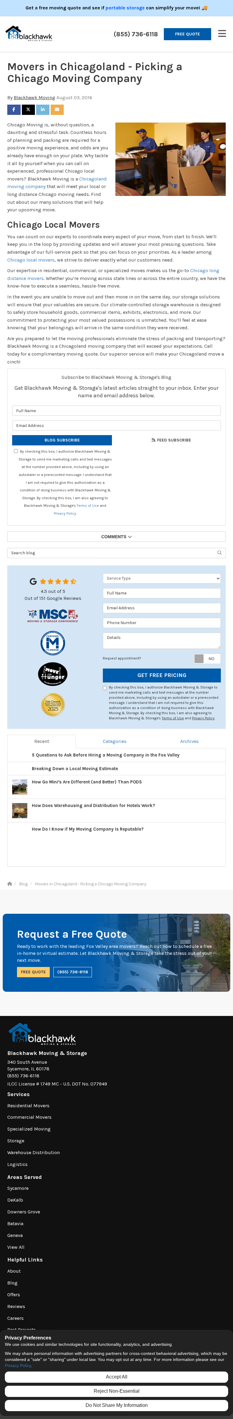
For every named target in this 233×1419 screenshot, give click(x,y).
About (14, 1271)
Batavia (15, 1223)
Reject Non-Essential (117, 1391)
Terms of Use (88, 505)
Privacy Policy (65, 513)
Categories (115, 741)
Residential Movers (28, 1105)
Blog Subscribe (62, 440)
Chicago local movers (31, 260)
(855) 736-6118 (72, 972)
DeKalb (15, 1200)
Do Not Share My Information (117, 1405)
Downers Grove (23, 1212)
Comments (113, 536)
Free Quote (187, 34)
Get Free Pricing (161, 675)
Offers (13, 1294)
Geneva (15, 1235)
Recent (41, 741)
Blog (12, 1283)
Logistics (17, 1164)
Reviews (16, 1306)
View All (16, 1247)
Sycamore (18, 1188)
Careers (15, 1318)
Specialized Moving (29, 1129)
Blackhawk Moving (34, 97)
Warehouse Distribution (33, 1152)
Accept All (116, 1376)
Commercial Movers (29, 1117)
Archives (189, 741)
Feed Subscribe (173, 440)
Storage (15, 1141)
